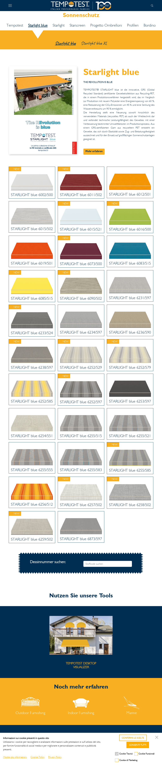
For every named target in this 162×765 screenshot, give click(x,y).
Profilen (133, 25)
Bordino (150, 25)
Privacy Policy (55, 757)
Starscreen (77, 25)
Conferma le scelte (133, 738)
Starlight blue (38, 25)
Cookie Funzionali (147, 753)
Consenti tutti (137, 745)
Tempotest (14, 25)
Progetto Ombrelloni (106, 25)
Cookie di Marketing (128, 760)
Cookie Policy (37, 757)
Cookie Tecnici (126, 753)
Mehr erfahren (94, 151)
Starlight (59, 25)
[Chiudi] (157, 738)
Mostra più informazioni (15, 757)
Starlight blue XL (94, 43)
